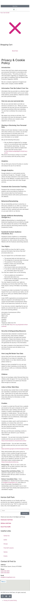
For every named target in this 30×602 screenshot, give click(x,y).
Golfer (5, 539)
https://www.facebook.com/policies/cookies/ (13, 440)
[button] (15, 11)
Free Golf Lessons (9, 548)
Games (5, 552)
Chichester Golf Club (7, 519)
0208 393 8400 (5, 572)
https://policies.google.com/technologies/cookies (15, 448)
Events (5, 556)
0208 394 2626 (5, 571)
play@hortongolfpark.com (10, 482)
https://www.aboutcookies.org (9, 462)
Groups (6, 544)
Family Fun (6, 535)
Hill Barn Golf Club (6, 523)
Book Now (15, 51)
